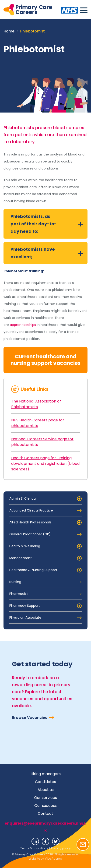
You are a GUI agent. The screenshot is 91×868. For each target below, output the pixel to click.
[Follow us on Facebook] (45, 841)
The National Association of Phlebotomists (36, 404)
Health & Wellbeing (24, 546)
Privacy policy (61, 848)
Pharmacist (18, 593)
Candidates (45, 781)
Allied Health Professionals (30, 522)
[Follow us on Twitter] (56, 841)
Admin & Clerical (22, 498)
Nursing (15, 581)
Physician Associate (25, 617)
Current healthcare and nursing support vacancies (45, 360)
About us (46, 789)
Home (9, 31)
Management (20, 558)
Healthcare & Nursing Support (33, 570)
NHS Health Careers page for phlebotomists (37, 422)
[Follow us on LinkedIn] (35, 841)
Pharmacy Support (24, 605)
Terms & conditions (34, 848)
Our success (45, 805)
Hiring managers (46, 773)
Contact (45, 813)
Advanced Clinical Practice (31, 510)
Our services (45, 797)
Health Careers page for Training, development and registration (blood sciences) (45, 463)
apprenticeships (23, 324)
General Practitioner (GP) (30, 534)
